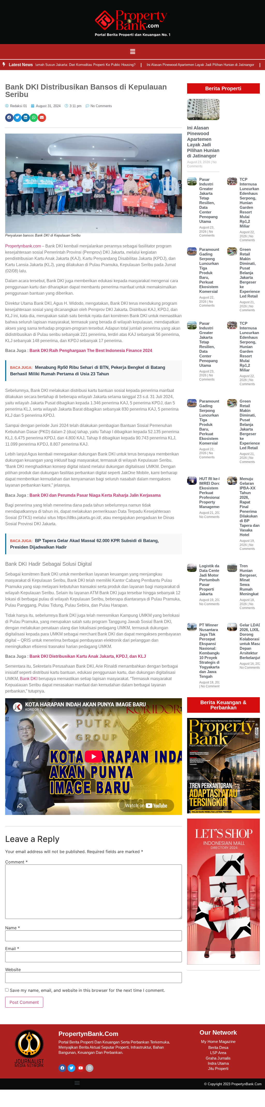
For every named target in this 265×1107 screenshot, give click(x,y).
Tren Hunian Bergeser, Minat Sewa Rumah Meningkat (249, 580)
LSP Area (218, 1052)
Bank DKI (29, 678)
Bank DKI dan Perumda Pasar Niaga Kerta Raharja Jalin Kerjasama (95, 495)
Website (13, 969)
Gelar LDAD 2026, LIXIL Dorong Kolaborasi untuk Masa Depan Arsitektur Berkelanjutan (252, 641)
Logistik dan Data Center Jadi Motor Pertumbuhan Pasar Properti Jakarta (211, 580)
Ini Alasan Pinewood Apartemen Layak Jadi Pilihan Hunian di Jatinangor (179, 65)
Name (12, 928)
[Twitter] (71, 1068)
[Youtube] (80, 1068)
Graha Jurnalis (218, 1058)
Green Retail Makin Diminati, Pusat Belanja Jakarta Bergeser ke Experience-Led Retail (250, 272)
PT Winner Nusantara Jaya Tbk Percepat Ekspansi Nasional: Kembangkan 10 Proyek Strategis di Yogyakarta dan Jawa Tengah (211, 651)
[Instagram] (89, 1068)
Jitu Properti (218, 1068)
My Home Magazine (218, 1041)
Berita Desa (218, 1047)
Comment (16, 862)
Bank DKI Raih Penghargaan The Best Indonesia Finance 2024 (91, 350)
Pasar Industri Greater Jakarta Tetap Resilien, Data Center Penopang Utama (208, 200)
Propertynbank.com (23, 246)
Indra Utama (218, 1063)
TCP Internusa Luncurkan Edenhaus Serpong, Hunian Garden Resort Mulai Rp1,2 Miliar (249, 202)
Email (12, 948)
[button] (132, 51)
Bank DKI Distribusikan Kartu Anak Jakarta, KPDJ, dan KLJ (88, 656)
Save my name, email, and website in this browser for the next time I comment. (87, 990)
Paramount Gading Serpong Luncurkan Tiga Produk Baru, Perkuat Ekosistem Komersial (209, 270)
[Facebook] (62, 1068)
